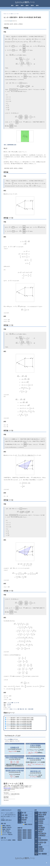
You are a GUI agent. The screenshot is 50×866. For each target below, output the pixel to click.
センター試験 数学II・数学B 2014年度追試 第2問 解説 (19, 721)
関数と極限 (41, 842)
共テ (19, 812)
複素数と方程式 (41, 827)
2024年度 (29, 830)
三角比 (44, 814)
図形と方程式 (41, 829)
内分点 (11, 709)
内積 (18, 709)
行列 (39, 853)
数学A (17, 5)
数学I (12, 5)
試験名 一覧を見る (6, 825)
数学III (32, 5)
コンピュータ (44, 853)
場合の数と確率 (41, 819)
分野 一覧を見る (6, 830)
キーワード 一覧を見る (7, 834)
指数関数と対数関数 (42, 833)
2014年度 (9, 704)
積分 (39, 844)
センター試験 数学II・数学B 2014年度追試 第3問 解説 (19, 723)
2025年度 (24, 830)
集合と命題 (44, 812)
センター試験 (10, 13)
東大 (19, 815)
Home (5, 13)
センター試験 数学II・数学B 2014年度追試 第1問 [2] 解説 (19, 719)
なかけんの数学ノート (25, 2)
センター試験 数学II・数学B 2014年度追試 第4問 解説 (19, 724)
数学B (27, 5)
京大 (19, 818)
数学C (37, 5)
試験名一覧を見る (28, 824)
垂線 (21, 709)
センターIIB (16, 13)
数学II (22, 5)
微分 (45, 842)
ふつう (9, 707)
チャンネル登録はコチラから (11, 739)
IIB (25, 812)
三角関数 (40, 831)
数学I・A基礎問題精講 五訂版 (10, 144)
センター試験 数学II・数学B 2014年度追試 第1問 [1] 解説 (19, 717)
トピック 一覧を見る (6, 832)
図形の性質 (41, 821)
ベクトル (9, 705)
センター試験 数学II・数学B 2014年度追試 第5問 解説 (19, 726)
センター (19, 822)
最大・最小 (24, 709)
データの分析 (41, 816)
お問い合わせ (8, 820)
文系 (26, 815)
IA (22, 812)
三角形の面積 (30, 709)
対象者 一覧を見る (6, 829)
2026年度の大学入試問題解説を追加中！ (25, 8)
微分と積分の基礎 (42, 835)
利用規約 (3, 820)
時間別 (13, 840)
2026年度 (19, 830)
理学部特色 (24, 819)
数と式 (40, 812)
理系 (23, 815)
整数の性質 (41, 823)
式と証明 (40, 825)
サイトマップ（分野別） (6, 840)
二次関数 (40, 814)
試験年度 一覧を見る (6, 827)
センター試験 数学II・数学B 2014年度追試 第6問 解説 (19, 728)
